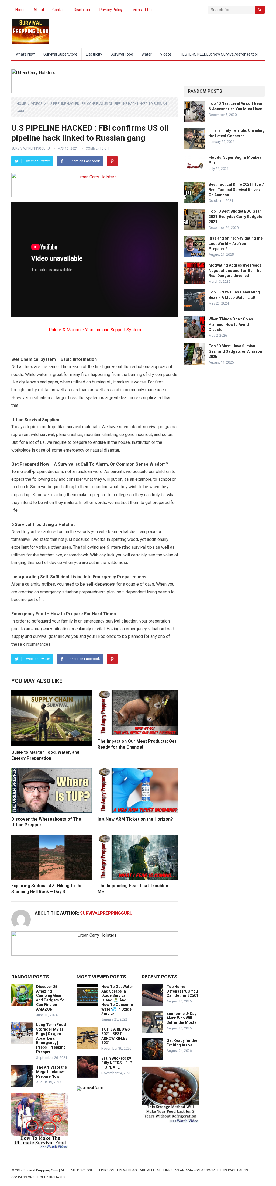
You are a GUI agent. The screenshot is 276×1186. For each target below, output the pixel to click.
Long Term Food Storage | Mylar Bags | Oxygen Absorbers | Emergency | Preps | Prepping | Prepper (51, 1038)
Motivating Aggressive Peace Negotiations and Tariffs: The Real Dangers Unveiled (235, 270)
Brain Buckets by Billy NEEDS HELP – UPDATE (116, 1063)
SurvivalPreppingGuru (30, 148)
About (39, 10)
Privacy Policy (111, 10)
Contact (59, 10)
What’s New (25, 54)
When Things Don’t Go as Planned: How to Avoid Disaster (231, 324)
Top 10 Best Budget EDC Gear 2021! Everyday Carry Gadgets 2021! (235, 216)
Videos (166, 54)
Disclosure (82, 10)
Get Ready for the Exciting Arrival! (182, 1042)
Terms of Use (142, 10)
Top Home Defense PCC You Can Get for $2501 (182, 991)
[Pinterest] (112, 161)
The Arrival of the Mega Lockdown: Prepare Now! (51, 1071)
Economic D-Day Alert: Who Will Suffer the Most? (181, 1018)
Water (147, 54)
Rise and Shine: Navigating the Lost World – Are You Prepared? (236, 243)
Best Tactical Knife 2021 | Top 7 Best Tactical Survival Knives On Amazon (236, 189)
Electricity (94, 54)
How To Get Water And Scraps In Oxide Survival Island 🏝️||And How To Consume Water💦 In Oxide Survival (117, 1000)
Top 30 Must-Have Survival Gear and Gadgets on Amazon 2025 (235, 351)
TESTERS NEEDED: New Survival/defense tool (219, 54)
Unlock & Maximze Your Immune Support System (95, 329)
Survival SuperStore (60, 54)
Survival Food (122, 54)
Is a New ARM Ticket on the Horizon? (135, 819)
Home (20, 10)
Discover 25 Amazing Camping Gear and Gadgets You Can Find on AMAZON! (51, 997)
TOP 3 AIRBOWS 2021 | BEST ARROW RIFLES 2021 (115, 1036)
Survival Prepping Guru (41, 1170)
